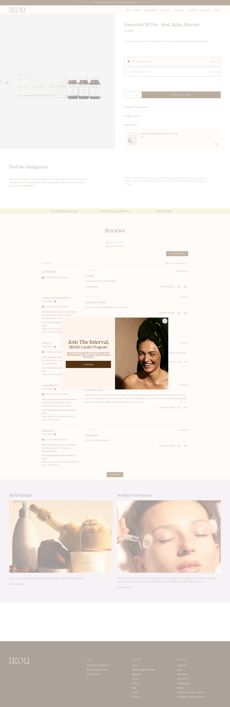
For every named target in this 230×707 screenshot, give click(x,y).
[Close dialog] (165, 321)
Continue (88, 364)
